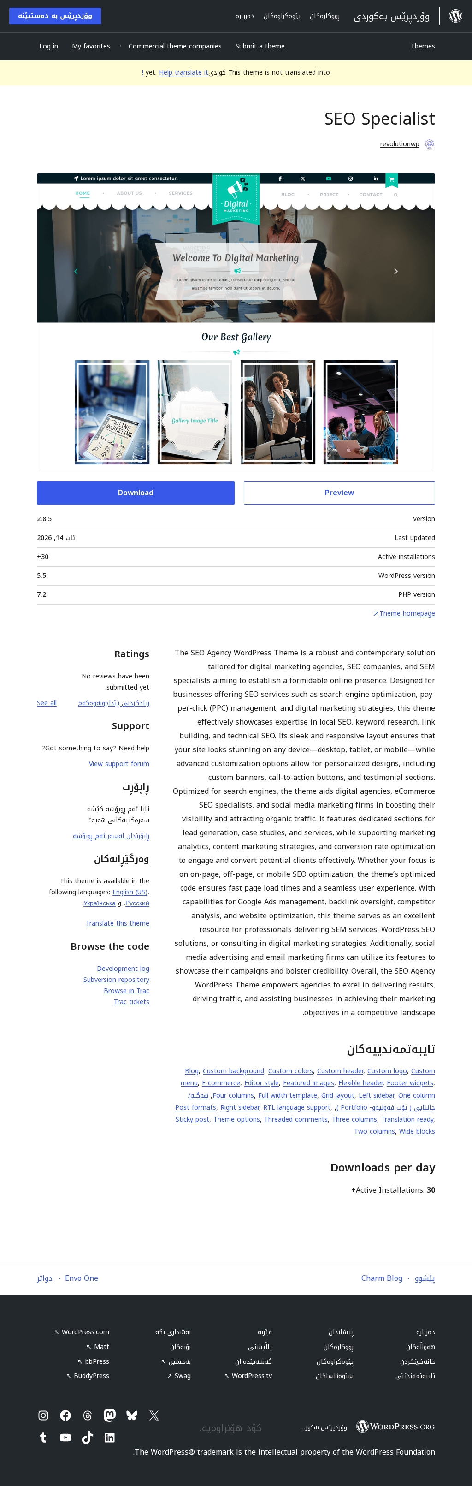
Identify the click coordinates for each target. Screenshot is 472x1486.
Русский (137, 903)
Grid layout (337, 1095)
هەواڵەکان (420, 1347)
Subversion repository (116, 980)
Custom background (233, 1071)
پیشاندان (341, 1332)
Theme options (236, 1119)
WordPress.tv (248, 1376)
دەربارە (425, 1332)
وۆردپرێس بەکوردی (322, 1427)
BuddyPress (87, 1376)
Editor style (261, 1083)
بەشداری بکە (173, 1332)
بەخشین (176, 1361)
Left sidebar (376, 1095)
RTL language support (296, 1107)
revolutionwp (399, 144)
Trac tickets (131, 1002)
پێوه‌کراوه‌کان (335, 1361)
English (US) (130, 892)
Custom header (340, 1071)
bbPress (93, 1361)
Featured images (308, 1083)
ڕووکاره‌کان (339, 1347)
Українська (99, 903)
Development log (123, 969)
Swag (179, 1376)
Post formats (195, 1107)
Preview (339, 493)
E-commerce (221, 1083)
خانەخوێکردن (417, 1361)
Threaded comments (296, 1119)
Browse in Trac (126, 991)
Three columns (354, 1119)
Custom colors (290, 1071)
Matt (97, 1347)
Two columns (374, 1131)
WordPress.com (81, 1332)
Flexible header (360, 1083)
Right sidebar (239, 1107)
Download (135, 493)
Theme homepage (407, 613)
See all (47, 703)
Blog (192, 1071)
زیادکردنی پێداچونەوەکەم (113, 703)
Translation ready (407, 1119)
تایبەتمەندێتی (415, 1376)
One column (416, 1095)
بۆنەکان (180, 1347)
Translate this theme (117, 923)
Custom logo (387, 1071)
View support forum (119, 764)
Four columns (233, 1095)
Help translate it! (175, 72)
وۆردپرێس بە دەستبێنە (55, 16)
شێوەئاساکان (335, 1376)
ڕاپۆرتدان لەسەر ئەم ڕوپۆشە (111, 836)
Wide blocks (417, 1131)
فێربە (265, 1332)
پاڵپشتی (260, 1347)
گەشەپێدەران (253, 1361)
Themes (423, 46)
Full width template (287, 1095)
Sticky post (192, 1119)
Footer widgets (410, 1083)
